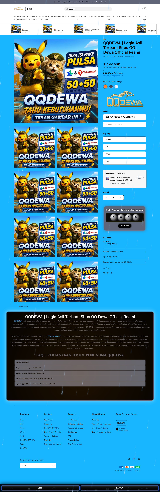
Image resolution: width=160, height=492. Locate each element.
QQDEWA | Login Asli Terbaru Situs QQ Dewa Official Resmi (80, 2)
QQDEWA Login (54, 336)
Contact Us (72, 432)
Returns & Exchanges (76, 428)
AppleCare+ (48, 420)
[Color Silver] (116, 86)
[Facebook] (104, 273)
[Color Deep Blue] (111, 86)
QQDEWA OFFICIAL (70, 16)
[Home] (19, 8)
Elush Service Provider (52, 432)
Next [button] (145, 2)
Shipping (116, 67)
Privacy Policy (73, 440)
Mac (21, 420)
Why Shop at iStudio (100, 428)
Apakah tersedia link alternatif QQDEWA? (30, 373)
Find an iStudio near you (101, 424)
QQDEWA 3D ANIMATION (118, 16)
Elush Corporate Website (101, 432)
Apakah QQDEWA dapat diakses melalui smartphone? (34, 378)
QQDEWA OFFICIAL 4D (137, 16)
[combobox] (88, 9)
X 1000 (108, 147)
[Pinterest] (112, 273)
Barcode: (121, 56)
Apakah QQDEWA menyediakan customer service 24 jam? (35, 384)
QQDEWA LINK (84, 16)
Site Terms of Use (75, 444)
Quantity (106, 192)
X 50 (107, 162)
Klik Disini (125, 226)
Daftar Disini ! (101, 2)
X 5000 (108, 139)
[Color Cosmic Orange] (105, 86)
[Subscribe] (53, 465)
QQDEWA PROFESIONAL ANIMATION (48, 16)
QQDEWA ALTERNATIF (99, 16)
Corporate (48, 424)
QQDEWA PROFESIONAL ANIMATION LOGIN (31, 19)
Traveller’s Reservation (53, 444)
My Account (72, 420)
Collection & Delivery (76, 424)
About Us (95, 420)
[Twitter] (108, 273)
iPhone (22, 428)
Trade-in (47, 440)
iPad (21, 424)
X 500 (107, 154)
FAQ (69, 436)
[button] (17, 16)
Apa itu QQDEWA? (22, 362)
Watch (22, 432)
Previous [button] (15, 2)
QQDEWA (17, 16)
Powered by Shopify (133, 470)
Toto (22, 444)
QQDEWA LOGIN (27, 16)
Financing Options (51, 436)
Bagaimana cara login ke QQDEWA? (28, 368)
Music (22, 436)
